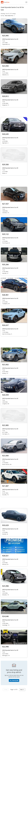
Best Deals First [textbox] (9, 15)
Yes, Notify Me (14, 680)
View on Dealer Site (19, 643)
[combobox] (10, 15)
